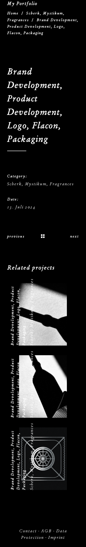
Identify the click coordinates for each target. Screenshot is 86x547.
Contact (28, 531)
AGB (46, 531)
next (74, 236)
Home (13, 13)
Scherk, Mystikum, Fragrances (40, 184)
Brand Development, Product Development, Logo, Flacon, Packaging (18, 316)
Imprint (56, 537)
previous (16, 236)
